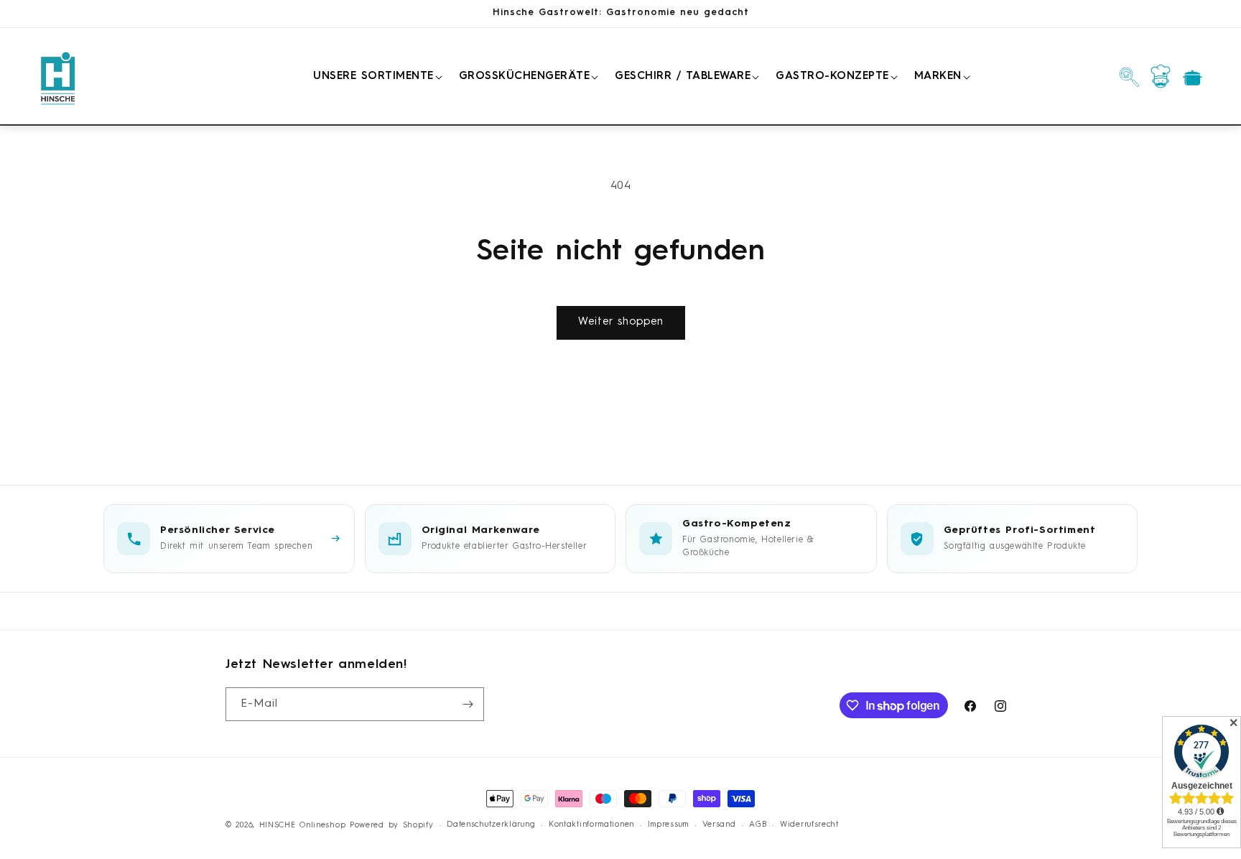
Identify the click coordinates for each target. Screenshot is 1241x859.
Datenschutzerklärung (491, 825)
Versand (719, 825)
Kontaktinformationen (591, 825)
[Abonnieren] (467, 704)
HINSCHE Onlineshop (302, 826)
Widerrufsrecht (809, 825)
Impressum (668, 825)
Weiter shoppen (621, 322)
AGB (757, 825)
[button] (375, 77)
